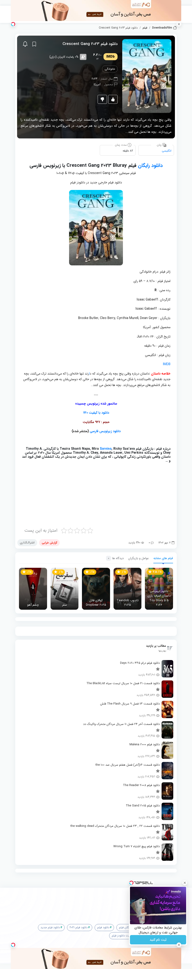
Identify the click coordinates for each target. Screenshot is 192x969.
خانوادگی (110, 69)
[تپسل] (13, 24)
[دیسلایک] (102, 99)
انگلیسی (166, 151)
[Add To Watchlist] (34, 44)
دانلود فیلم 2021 (79, 927)
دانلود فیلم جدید (50, 927)
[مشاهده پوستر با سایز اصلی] (146, 76)
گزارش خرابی (49, 542)
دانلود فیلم (103, 927)
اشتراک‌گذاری (27, 542)
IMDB (166, 364)
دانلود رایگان (150, 165)
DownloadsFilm (162, 28)
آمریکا (97, 84)
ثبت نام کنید (158, 939)
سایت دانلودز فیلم (122, 935)
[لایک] (113, 99)
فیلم (145, 28)
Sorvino (105, 448)
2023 (94, 79)
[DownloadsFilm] (98, 901)
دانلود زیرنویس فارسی (105, 431)
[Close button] (184, 882)
